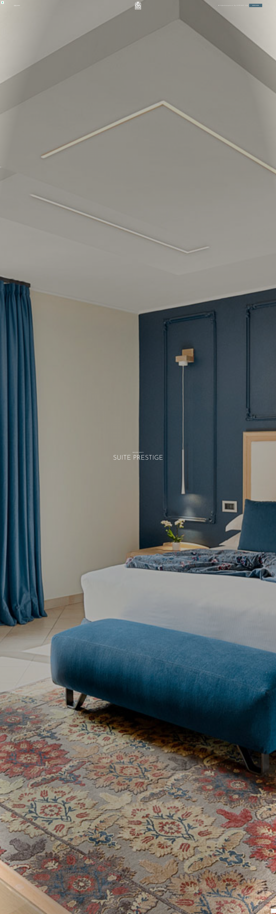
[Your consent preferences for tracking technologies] (2, 2)
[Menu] (15, 5)
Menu (18, 5)
